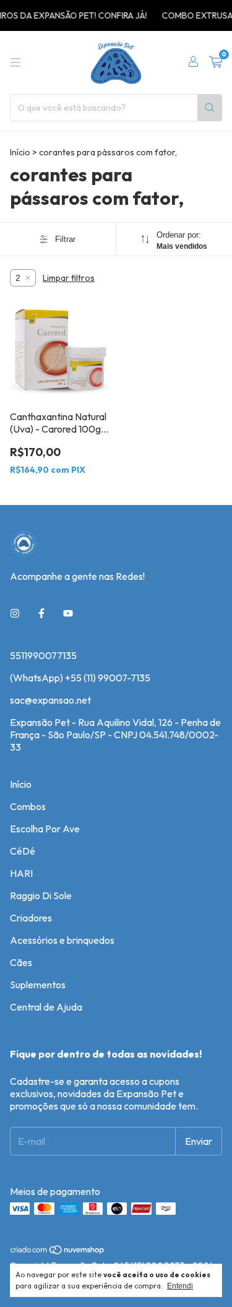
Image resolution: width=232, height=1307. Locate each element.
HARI (21, 873)
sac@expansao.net (50, 700)
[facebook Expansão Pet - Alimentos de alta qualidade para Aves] (41, 613)
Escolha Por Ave (45, 828)
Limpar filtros (69, 277)
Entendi (180, 1286)
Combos (28, 806)
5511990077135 (43, 655)
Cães (21, 962)
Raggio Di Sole (41, 895)
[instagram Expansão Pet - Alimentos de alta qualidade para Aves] (15, 613)
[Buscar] (209, 107)
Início (20, 152)
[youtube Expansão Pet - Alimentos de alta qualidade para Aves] (68, 613)
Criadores (31, 918)
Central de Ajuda (46, 1007)
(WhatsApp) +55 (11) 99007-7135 (80, 677)
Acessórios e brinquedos (62, 940)
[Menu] (15, 62)
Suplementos (38, 984)
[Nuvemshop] (58, 1251)
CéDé (22, 851)
